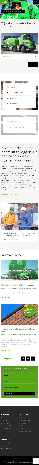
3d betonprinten (25, 434)
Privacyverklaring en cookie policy (23, 462)
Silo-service (24, 426)
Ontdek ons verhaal (10, 239)
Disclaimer (9, 462)
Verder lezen (5, 297)
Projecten (23, 423)
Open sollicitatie (7, 448)
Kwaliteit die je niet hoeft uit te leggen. (17, 285)
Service (23, 428)
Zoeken (23, 418)
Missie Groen (6, 423)
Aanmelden (9, 393)
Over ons (5, 420)
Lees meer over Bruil (9, 194)
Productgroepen (25, 420)
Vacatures (6, 445)
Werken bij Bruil (7, 443)
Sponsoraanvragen (26, 431)
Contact (5, 418)
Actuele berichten (8, 426)
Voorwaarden (6, 428)
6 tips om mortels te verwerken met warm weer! (18, 330)
